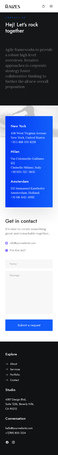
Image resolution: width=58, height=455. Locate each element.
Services (15, 369)
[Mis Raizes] (12, 6)
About (13, 364)
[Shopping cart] (42, 6)
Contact (14, 380)
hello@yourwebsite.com (19, 428)
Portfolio (15, 375)
